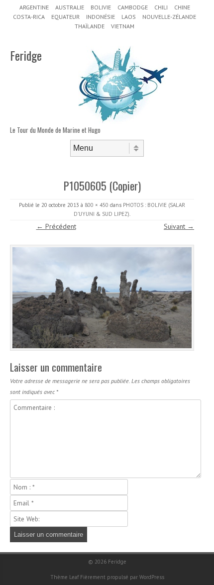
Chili (161, 7)
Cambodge (132, 7)
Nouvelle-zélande (169, 16)
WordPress (151, 577)
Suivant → (179, 226)
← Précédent (56, 226)
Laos (128, 16)
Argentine (34, 7)
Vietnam (122, 26)
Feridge (26, 55)
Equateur (65, 16)
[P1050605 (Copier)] (102, 298)
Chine (182, 7)
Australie (69, 7)
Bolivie (101, 7)
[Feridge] (123, 121)
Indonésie (100, 16)
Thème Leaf (64, 577)
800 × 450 (96, 204)
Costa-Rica (29, 16)
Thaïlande (90, 26)
